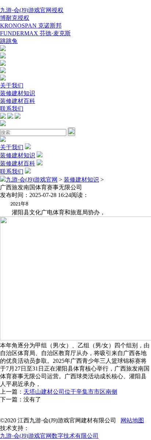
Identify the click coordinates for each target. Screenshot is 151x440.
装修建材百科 (17, 101)
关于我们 (11, 85)
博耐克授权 (14, 18)
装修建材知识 (17, 93)
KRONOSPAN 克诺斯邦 (31, 25)
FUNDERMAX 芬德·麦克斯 (35, 33)
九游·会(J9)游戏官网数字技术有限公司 (49, 436)
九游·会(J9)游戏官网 (32, 179)
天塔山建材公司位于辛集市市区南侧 (70, 392)
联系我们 (11, 108)
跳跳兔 (9, 41)
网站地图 (132, 420)
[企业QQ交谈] (3, 49)
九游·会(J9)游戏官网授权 (31, 10)
